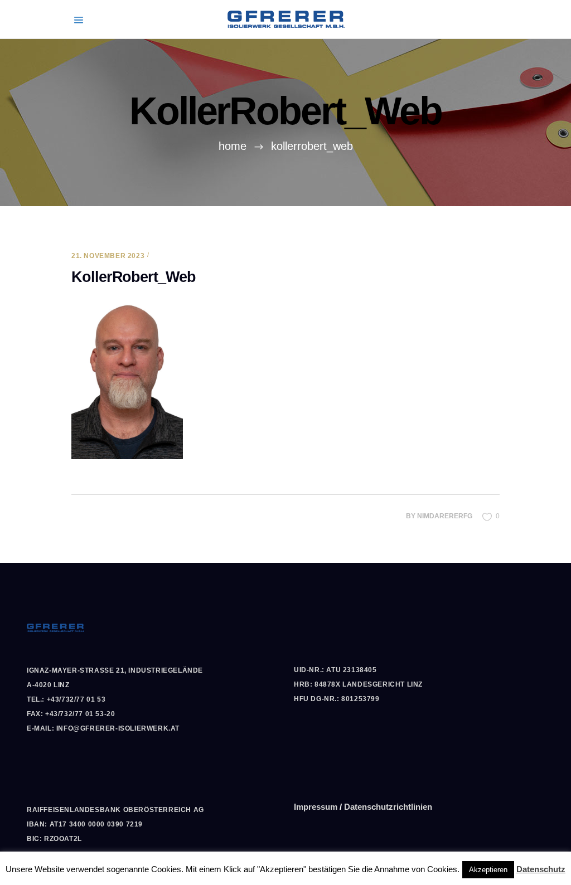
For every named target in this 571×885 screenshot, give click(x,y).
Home (232, 146)
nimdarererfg (444, 516)
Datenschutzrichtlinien (388, 806)
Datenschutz (540, 869)
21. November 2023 (107, 256)
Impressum (315, 806)
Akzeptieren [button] (488, 869)
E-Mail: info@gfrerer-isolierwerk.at (103, 728)
